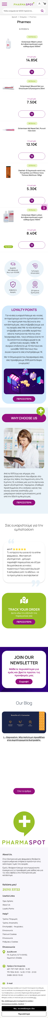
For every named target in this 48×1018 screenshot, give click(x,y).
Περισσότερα (24, 1014)
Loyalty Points (8, 908)
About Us (6, 905)
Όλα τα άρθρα (24, 791)
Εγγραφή (24, 681)
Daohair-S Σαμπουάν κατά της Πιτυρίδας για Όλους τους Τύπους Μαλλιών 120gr (31, 172)
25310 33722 (11, 889)
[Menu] (4, 3)
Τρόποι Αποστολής (10, 923)
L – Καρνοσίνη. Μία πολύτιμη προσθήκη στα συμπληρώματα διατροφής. (24, 738)
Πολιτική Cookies (10, 934)
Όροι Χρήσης (8, 901)
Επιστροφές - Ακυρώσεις (13, 926)
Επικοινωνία (8, 930)
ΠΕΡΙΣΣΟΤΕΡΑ (24, 398)
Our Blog (24, 703)
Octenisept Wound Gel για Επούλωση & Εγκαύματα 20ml (32, 87)
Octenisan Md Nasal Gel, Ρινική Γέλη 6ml (32, 129)
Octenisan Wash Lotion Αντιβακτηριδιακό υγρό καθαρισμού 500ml (31, 44)
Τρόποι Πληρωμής (10, 919)
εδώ (34, 997)
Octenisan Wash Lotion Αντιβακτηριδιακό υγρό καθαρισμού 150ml (31, 217)
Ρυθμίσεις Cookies (10, 941)
